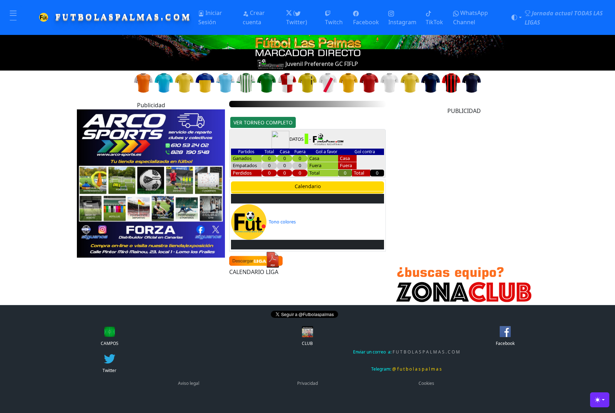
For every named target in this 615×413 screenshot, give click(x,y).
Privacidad (307, 383)
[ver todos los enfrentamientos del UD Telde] (430, 82)
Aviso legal (188, 383)
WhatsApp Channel (470, 17)
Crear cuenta (254, 17)
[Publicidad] (151, 183)
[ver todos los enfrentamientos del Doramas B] (225, 82)
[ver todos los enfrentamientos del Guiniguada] (287, 82)
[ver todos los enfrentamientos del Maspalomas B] (389, 82)
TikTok (434, 22)
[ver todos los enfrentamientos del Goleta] (266, 82)
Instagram (402, 22)
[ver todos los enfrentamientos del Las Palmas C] (348, 82)
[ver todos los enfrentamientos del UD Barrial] (410, 82)
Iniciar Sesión (210, 17)
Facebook (366, 22)
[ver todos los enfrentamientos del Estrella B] (246, 82)
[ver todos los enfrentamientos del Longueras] (369, 82)
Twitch (334, 22)
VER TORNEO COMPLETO (263, 122)
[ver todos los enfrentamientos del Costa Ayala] (205, 82)
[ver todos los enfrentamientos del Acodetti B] (143, 82)
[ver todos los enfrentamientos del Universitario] (471, 82)
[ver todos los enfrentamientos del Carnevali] (164, 82)
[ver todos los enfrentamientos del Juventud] (307, 82)
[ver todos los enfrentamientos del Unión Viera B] (451, 82)
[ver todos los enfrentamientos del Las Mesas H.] (328, 82)
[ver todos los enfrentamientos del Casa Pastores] (184, 82)
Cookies (426, 383)
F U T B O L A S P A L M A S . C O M (406, 352)
